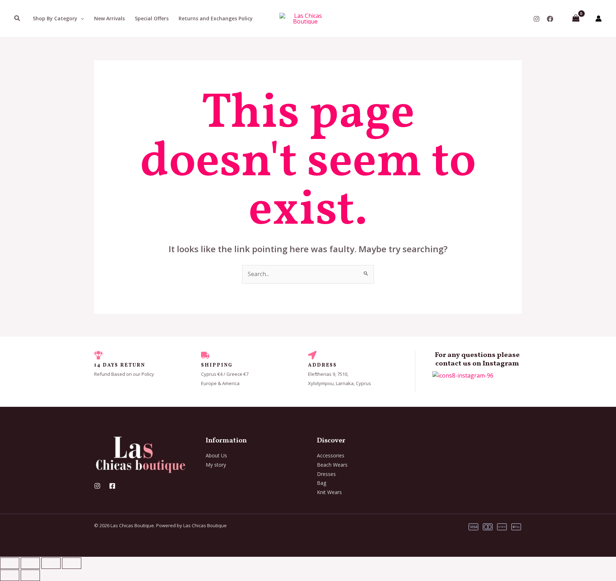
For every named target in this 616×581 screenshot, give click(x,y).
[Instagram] (536, 19)
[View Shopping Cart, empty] (575, 18)
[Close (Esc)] (71, 563)
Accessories (330, 455)
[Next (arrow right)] (30, 575)
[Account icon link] (598, 18)
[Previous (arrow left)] (9, 575)
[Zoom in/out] (9, 563)
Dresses (326, 474)
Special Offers (152, 18)
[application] (80, 18)
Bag (321, 482)
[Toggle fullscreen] (30, 563)
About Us (216, 455)
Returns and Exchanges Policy (216, 18)
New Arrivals (109, 18)
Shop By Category (55, 18)
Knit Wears (329, 492)
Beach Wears (332, 464)
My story (216, 464)
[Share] (51, 563)
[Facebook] (550, 19)
